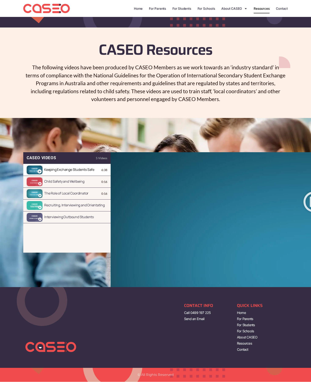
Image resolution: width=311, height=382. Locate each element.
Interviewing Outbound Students (69, 217)
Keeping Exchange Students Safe (69, 169)
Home (138, 9)
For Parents (157, 9)
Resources (262, 9)
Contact (282, 9)
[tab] (67, 170)
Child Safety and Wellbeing (64, 181)
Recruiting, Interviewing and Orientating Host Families (75, 205)
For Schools (206, 9)
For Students (181, 9)
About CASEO (231, 9)
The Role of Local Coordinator (66, 193)
